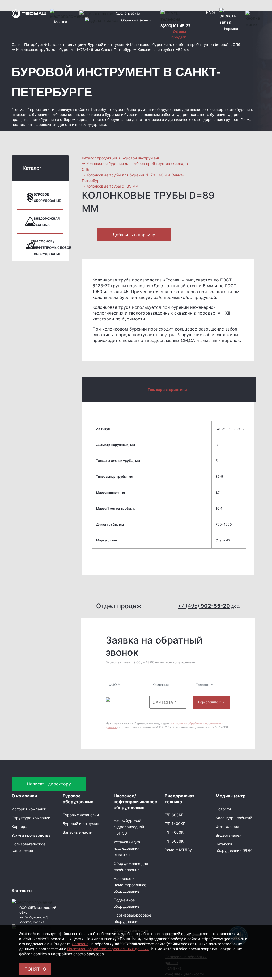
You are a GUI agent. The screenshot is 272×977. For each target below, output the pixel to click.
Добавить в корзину (134, 234)
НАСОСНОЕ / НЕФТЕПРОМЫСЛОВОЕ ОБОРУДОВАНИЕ (52, 247)
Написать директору (49, 784)
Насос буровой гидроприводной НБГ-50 (129, 826)
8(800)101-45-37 (175, 25)
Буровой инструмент (82, 823)
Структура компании (31, 817)
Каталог (32, 168)
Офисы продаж (178, 34)
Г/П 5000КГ (175, 841)
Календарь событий (234, 817)
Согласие (80, 943)
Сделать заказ (128, 13)
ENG (210, 12)
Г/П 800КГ (174, 815)
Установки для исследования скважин (127, 848)
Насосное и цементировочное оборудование (130, 884)
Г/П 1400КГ (175, 823)
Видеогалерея (228, 835)
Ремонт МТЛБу (178, 850)
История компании (29, 809)
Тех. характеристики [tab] (167, 389)
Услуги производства (31, 835)
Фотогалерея (227, 826)
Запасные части (77, 832)
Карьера (19, 826)
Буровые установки (81, 815)
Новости (223, 809)
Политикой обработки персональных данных (108, 948)
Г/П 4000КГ (175, 832)
